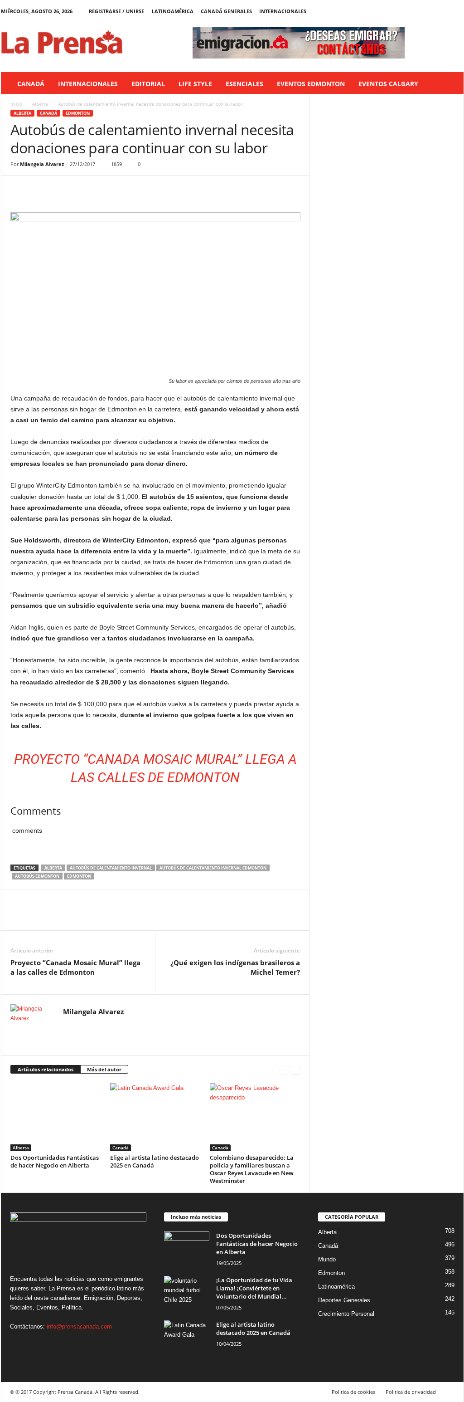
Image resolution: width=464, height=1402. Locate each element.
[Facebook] (414, 11)
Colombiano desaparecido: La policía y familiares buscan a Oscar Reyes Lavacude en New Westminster (252, 1169)
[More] (103, 189)
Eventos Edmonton (311, 83)
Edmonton (78, 113)
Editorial (148, 83)
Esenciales (244, 83)
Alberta (40, 104)
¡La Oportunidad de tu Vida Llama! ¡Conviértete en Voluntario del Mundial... (254, 1288)
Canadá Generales (226, 11)
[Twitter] (442, 11)
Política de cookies (353, 1391)
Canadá (30, 83)
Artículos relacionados (45, 1069)
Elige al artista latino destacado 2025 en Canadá (154, 1161)
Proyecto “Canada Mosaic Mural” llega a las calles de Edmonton (75, 967)
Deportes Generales (344, 1300)
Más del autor (104, 1069)
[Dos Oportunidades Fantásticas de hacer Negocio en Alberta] (55, 1117)
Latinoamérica (172, 11)
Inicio (16, 104)
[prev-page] (284, 1070)
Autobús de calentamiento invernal (111, 868)
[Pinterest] (61, 189)
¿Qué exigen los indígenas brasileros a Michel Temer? (235, 967)
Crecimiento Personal (346, 1313)
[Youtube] (456, 11)
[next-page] (295, 1070)
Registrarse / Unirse (116, 11)
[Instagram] (428, 11)
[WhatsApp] (82, 189)
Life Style (195, 83)
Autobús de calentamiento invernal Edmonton (213, 868)
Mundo (327, 1259)
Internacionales (282, 11)
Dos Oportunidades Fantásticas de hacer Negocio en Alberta (54, 1161)
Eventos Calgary (388, 83)
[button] (450, 84)
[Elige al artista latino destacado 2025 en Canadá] (155, 1117)
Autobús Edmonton (37, 876)
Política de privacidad (411, 1391)
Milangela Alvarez (42, 164)
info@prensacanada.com (79, 1326)
